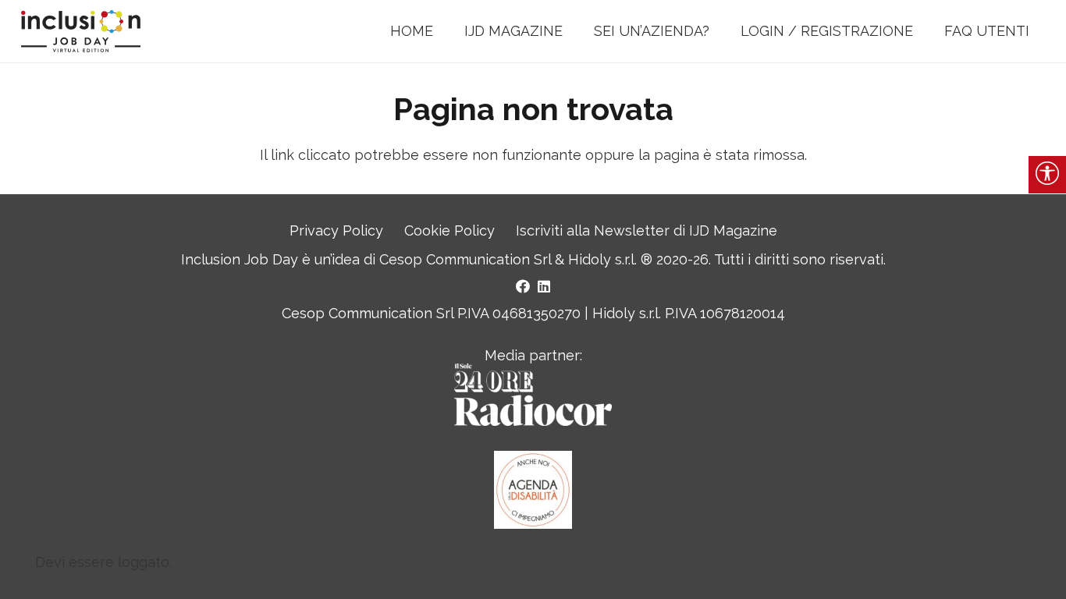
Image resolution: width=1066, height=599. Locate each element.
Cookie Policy (449, 230)
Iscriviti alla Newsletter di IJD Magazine (646, 230)
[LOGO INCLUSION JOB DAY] (80, 31)
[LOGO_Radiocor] (532, 394)
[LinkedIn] (544, 286)
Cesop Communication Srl (465, 259)
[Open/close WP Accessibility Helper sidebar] (1047, 174)
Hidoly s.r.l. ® (612, 259)
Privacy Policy (336, 230)
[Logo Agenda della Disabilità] (533, 490)
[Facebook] (523, 286)
